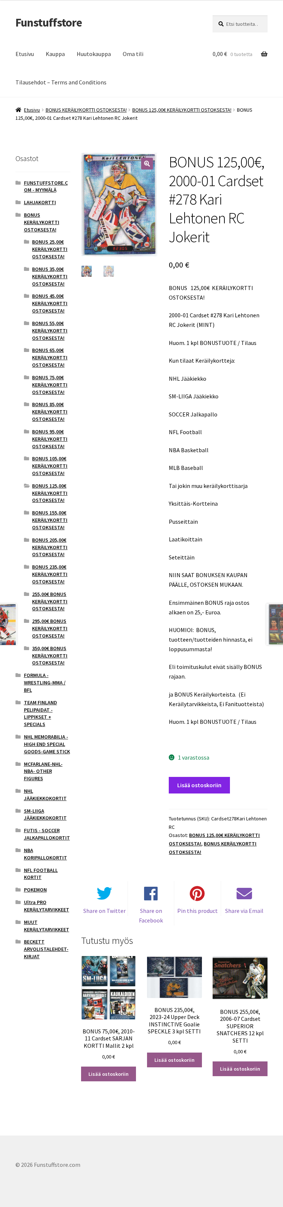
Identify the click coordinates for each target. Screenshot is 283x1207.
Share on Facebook (151, 915)
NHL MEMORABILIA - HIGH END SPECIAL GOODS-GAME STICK (47, 744)
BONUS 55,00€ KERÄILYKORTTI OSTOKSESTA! (49, 330)
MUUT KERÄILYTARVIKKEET (46, 926)
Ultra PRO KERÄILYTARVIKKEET (46, 906)
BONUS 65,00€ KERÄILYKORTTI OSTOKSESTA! (49, 357)
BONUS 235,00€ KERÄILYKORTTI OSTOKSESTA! (49, 574)
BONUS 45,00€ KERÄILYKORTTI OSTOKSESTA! (49, 303)
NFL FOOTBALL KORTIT (41, 874)
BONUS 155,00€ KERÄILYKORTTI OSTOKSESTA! (49, 520)
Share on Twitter (104, 910)
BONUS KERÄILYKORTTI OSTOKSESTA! (86, 110)
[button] (147, 164)
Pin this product (197, 910)
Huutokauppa (94, 53)
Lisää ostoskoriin (199, 785)
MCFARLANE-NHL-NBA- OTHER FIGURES (43, 771)
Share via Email (244, 910)
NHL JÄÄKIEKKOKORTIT (45, 795)
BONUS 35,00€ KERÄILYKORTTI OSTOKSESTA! (49, 276)
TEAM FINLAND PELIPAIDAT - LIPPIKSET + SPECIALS (40, 713)
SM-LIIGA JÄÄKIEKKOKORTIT (45, 814)
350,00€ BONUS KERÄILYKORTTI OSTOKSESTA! (49, 655)
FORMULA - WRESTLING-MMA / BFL (45, 682)
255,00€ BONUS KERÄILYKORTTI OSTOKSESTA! (49, 601)
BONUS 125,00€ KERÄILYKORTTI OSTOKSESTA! (181, 110)
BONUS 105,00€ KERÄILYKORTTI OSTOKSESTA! (49, 466)
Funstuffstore (48, 22)
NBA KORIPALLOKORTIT (45, 854)
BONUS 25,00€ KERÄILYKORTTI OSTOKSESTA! (49, 249)
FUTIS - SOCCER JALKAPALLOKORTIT (47, 834)
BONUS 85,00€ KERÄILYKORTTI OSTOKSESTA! (49, 411)
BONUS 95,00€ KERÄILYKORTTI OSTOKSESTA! (49, 439)
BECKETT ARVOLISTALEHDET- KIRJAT (46, 949)
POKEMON (35, 889)
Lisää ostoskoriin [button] (108, 1074)
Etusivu (24, 53)
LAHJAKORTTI (40, 202)
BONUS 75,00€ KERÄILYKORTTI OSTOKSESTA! (49, 384)
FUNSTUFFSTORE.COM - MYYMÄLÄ (46, 186)
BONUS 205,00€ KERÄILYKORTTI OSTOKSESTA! (49, 547)
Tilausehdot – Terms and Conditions (60, 82)
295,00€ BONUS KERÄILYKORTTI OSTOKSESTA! (49, 628)
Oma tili (133, 53)
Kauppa (55, 53)
